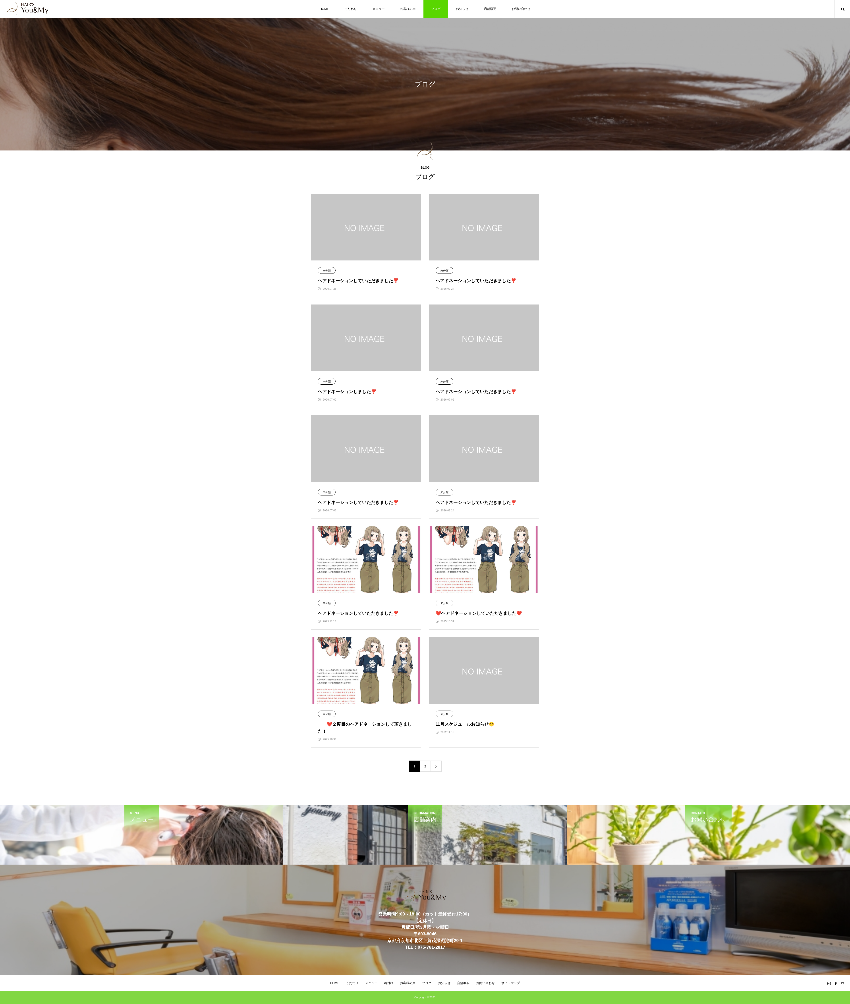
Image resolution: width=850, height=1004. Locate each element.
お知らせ (462, 9)
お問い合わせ (521, 9)
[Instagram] (829, 983)
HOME (324, 9)
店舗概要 (490, 9)
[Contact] (842, 983)
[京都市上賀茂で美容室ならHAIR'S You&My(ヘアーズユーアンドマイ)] (27, 8)
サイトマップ (510, 983)
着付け (388, 983)
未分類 (327, 270)
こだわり (350, 9)
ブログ (435, 9)
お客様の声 (408, 9)
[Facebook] (835, 983)
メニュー (378, 9)
